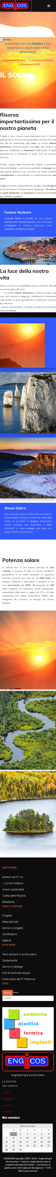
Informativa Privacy (14, 60)
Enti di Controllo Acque (16, 973)
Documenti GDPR (30, 64)
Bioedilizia (8, 902)
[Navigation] (49, 6)
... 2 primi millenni (12, 883)
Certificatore (9, 934)
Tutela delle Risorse (14, 895)
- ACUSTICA (7, 1099)
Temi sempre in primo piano (19, 954)
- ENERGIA (7, 1112)
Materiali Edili (10, 921)
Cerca (7, 992)
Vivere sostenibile (13, 889)
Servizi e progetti (12, 928)
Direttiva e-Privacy (42, 60)
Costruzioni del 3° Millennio (18, 979)
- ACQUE (6, 1092)
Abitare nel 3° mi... (13, 877)
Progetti (7, 915)
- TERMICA (7, 1105)
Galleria (6, 940)
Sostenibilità (9, 960)
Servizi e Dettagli (12, 966)
